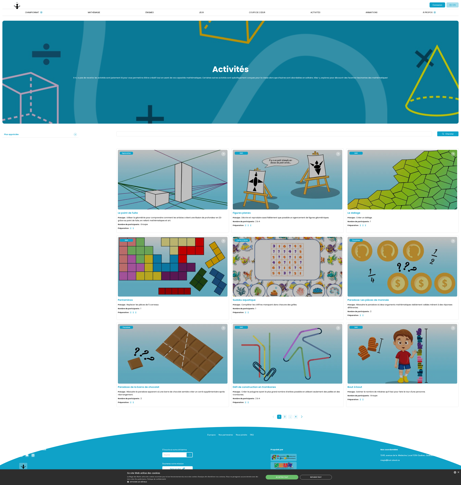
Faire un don (175, 469)
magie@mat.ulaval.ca (390, 460)
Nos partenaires (226, 435)
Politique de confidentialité (156, 479)
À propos (428, 12)
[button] (194, 481)
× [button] (458, 472)
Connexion (437, 5)
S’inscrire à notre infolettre (174, 449)
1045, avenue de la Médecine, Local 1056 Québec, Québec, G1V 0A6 (411, 455)
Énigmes (150, 12)
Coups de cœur (257, 12)
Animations (371, 12)
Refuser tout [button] (315, 477)
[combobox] (455, 472)
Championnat (32, 12)
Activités (315, 12)
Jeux (201, 12)
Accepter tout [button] (282, 477)
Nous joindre (241, 435)
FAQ (252, 435)
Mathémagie (94, 12)
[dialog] (230, 477)
